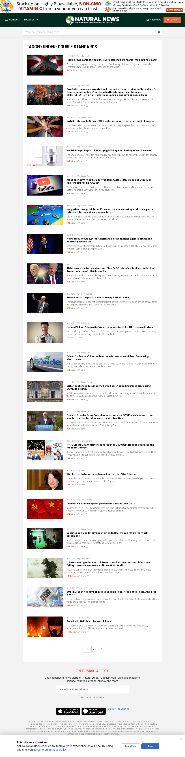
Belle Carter (85, 323)
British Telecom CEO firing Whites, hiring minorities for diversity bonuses (110, 120)
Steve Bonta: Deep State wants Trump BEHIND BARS (97, 297)
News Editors (86, 441)
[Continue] (125, 689)
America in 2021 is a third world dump (88, 621)
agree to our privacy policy (49, 749)
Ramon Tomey (86, 117)
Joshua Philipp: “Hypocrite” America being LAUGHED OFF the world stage (110, 327)
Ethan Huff (85, 56)
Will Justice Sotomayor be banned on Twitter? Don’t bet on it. (103, 474)
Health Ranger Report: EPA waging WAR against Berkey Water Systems (108, 150)
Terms (108, 721)
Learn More (130, 746)
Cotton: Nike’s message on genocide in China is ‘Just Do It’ (100, 503)
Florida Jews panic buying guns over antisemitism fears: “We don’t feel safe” (111, 59)
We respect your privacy (92, 697)
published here (84, 731)
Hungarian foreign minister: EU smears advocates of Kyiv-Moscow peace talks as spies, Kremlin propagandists (109, 211)
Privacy (99, 721)
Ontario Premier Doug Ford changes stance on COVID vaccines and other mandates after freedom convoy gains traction (110, 417)
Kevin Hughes (86, 147)
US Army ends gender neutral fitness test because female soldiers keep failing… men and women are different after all (108, 564)
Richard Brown (87, 206)
